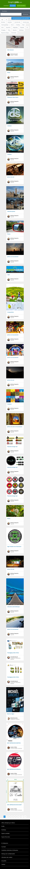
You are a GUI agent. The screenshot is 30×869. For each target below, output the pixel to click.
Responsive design (5, 32)
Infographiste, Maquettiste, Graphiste (15, 658)
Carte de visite (17, 22)
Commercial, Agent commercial (16, 748)
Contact (3, 864)
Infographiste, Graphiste (14, 718)
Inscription (12, 5)
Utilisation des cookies (6, 857)
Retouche (15, 30)
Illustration (8, 27)
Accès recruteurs (21, 5)
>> (25, 816)
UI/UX (2, 27)
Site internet (13, 32)
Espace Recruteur (5, 837)
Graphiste (14, 77)
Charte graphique (4, 24)
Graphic (15, 2)
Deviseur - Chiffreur (14, 54)
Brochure (3, 22)
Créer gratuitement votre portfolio (20, 18)
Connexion (6, 5)
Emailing (18, 24)
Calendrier (10, 22)
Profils (2, 826)
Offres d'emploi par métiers (8, 822)
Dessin (12, 24)
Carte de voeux (26, 22)
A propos (3, 846)
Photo (9, 30)
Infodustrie (5, 843)
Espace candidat (5, 833)
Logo (2, 19)
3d (6, 19)
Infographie (15, 27)
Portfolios (3, 830)
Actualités (3, 861)
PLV (27, 27)
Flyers (23, 24)
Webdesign (21, 30)
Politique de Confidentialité (8, 853)
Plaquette (22, 27)
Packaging (3, 30)
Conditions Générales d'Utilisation (9, 850)
